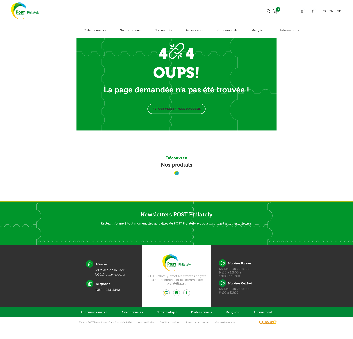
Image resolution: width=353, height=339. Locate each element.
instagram (302, 11)
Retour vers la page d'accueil (176, 108)
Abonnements (264, 312)
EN (331, 11)
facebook (313, 11)
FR (324, 11)
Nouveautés (163, 30)
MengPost (258, 30)
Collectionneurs (94, 30)
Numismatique (130, 30)
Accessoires (194, 30)
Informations (289, 30)
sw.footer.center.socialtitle (166, 292)
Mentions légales (146, 322)
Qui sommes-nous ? (93, 312)
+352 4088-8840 (107, 290)
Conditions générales (170, 322)
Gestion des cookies (225, 322)
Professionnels (227, 30)
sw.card (277, 9)
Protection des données (197, 322)
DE (339, 11)
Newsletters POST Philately (176, 214)
